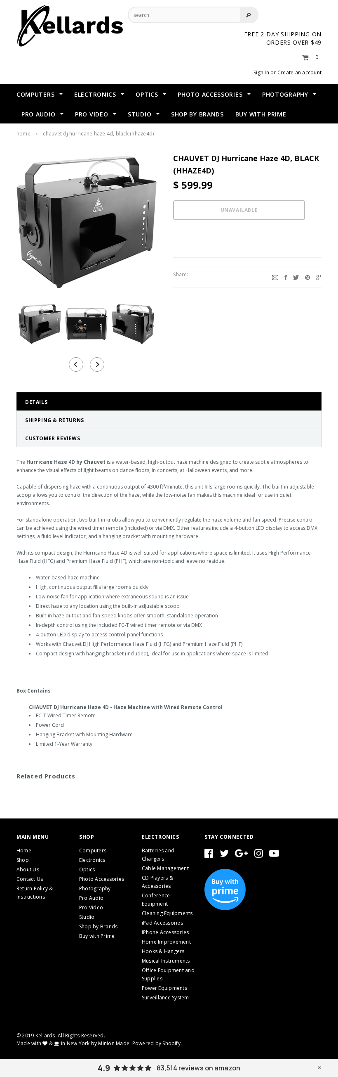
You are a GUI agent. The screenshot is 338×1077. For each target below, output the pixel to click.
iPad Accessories (162, 922)
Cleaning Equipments (167, 913)
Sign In (261, 72)
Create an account (299, 72)
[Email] (275, 277)
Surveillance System (165, 997)
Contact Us (29, 878)
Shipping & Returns (54, 420)
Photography (95, 888)
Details (36, 402)
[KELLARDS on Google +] (241, 855)
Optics (87, 869)
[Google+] (319, 277)
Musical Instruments (166, 960)
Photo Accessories (101, 878)
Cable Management (165, 868)
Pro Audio (91, 897)
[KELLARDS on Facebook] (208, 855)
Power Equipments (164, 988)
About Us (27, 869)
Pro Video (91, 907)
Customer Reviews (52, 438)
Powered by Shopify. (157, 1043)
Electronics (92, 859)
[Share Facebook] (285, 277)
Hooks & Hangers (163, 951)
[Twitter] (296, 277)
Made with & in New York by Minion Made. (73, 1043)
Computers (92, 850)
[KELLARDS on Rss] (274, 855)
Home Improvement (166, 941)
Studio (86, 916)
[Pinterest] (307, 277)
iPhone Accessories (165, 932)
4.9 (104, 1068)
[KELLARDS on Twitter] (224, 855)
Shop (22, 859)
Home (23, 133)
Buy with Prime (97, 935)
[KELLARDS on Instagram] (258, 855)
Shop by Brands (98, 926)
